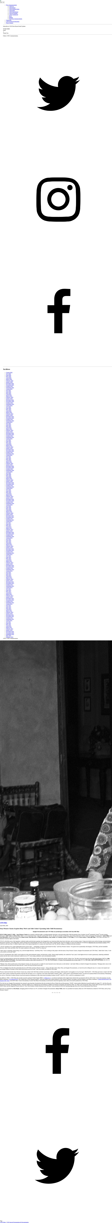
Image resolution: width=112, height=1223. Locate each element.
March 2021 (9, 462)
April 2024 (8, 411)
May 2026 (8, 376)
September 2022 (10, 437)
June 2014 (8, 573)
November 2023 (10, 418)
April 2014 (8, 576)
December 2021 (10, 449)
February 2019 (9, 496)
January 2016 (9, 547)
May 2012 (8, 608)
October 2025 (9, 386)
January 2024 (9, 415)
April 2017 (8, 526)
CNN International (13, 12)
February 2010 (9, 637)
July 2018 (8, 506)
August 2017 (9, 521)
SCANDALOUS (13, 979)
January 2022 (9, 448)
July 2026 (8, 374)
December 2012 (10, 598)
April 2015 (8, 560)
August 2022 (9, 438)
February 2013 (9, 595)
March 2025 (9, 396)
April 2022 (8, 444)
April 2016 (8, 543)
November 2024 (10, 401)
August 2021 (9, 455)
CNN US (11, 6)
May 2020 (8, 475)
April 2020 (8, 477)
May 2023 (8, 426)
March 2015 (9, 561)
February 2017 (9, 529)
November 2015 (10, 550)
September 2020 (10, 470)
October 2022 (9, 436)
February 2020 (9, 480)
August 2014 (9, 571)
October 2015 (9, 551)
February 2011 (9, 628)
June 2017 (8, 524)
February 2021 (9, 463)
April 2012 (8, 609)
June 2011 (8, 623)
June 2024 (8, 408)
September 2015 (10, 553)
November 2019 (10, 484)
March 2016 (9, 544)
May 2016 (8, 542)
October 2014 (9, 568)
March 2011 (9, 627)
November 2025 (10, 385)
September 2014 (10, 569)
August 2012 (9, 604)
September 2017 (10, 520)
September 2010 (10, 634)
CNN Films (12, 10)
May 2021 (8, 459)
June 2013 (8, 590)
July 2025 (8, 390)
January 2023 (9, 431)
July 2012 (8, 605)
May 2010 (8, 635)
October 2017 (9, 518)
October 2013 (9, 584)
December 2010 (10, 631)
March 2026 (9, 379)
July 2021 (8, 456)
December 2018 (10, 499)
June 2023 (8, 425)
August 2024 (9, 405)
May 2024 (8, 409)
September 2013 (10, 586)
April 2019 (8, 493)
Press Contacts (9, 23)
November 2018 (10, 500)
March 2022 (9, 445)
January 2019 (9, 498)
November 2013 (10, 583)
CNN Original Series (14, 9)
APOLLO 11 (47, 978)
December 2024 (10, 400)
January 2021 (9, 464)
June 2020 (8, 474)
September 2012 (10, 602)
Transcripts (8, 20)
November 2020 (10, 467)
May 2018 (8, 509)
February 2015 (9, 562)
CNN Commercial (13, 14)
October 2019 (9, 485)
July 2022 (8, 440)
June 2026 (8, 375)
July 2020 (8, 473)
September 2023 (10, 420)
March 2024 (9, 412)
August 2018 (9, 504)
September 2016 (10, 536)
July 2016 (8, 539)
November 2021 (10, 451)
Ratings (11, 17)
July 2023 (8, 423)
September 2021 (10, 453)
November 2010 (10, 633)
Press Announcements (11, 5)
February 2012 (9, 612)
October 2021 (9, 452)
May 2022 (8, 442)
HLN (10, 16)
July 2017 (8, 522)
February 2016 (9, 546)
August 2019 (9, 488)
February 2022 (9, 447)
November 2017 (10, 517)
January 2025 (9, 398)
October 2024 (9, 402)
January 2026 (9, 382)
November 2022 (10, 434)
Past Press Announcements (15, 18)
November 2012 (10, 600)
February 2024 (9, 413)
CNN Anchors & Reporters (12, 21)
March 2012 (9, 611)
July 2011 (8, 622)
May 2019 (8, 492)
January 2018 (9, 514)
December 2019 (10, 482)
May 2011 (8, 624)
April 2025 (8, 394)
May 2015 (8, 558)
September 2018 (10, 503)
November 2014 (10, 566)
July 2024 (8, 407)
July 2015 (8, 555)
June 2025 (8, 391)
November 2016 (10, 533)
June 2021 (8, 458)
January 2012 (9, 613)
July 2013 (8, 588)
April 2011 (8, 626)
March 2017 (9, 528)
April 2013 (8, 593)
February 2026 (9, 380)
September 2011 (10, 619)
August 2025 (9, 389)
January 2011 (9, 630)
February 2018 (9, 513)
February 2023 (9, 430)
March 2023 (9, 429)
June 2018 (8, 507)
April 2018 (8, 510)
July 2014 (8, 572)
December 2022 (10, 433)
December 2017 (10, 515)
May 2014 (8, 575)
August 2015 (9, 554)
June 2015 (8, 557)
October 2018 (9, 502)
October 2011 (9, 617)
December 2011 (10, 615)
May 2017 (8, 525)
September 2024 (10, 404)
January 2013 (9, 597)
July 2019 (8, 489)
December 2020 (10, 466)
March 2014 (9, 577)
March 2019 (9, 495)
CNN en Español (13, 13)
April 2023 (8, 427)
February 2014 (9, 579)
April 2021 (8, 460)
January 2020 (9, 481)
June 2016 (8, 540)
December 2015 (10, 549)
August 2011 (9, 620)
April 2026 (8, 378)
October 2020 (9, 469)
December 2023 (10, 416)
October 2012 (9, 601)
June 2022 (8, 441)
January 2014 (9, 580)
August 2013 (9, 587)
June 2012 (8, 606)
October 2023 (9, 419)
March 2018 (9, 511)
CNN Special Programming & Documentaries (18, 1222)
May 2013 (8, 591)
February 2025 (9, 397)
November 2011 (10, 616)
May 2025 (8, 393)
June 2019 (8, 491)
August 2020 (9, 471)
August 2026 (9, 372)
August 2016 (9, 538)
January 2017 (9, 531)
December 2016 (10, 532)
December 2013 (10, 582)
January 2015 (9, 564)
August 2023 (9, 422)
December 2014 (10, 565)
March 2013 (9, 594)
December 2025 (10, 383)
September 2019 (10, 487)
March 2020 (9, 478)
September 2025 (10, 387)
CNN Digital (12, 7)
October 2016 (9, 535)
